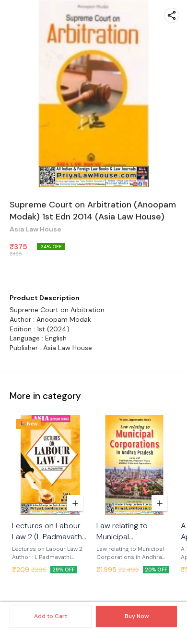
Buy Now (137, 616)
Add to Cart (50, 616)
